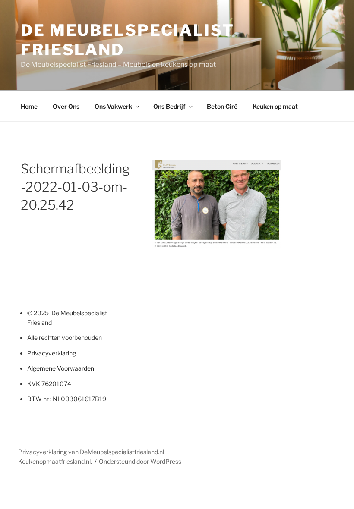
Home (29, 106)
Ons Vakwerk (113, 106)
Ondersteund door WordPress (140, 461)
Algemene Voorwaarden (60, 368)
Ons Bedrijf (169, 106)
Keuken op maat (275, 106)
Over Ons (66, 106)
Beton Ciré (222, 106)
